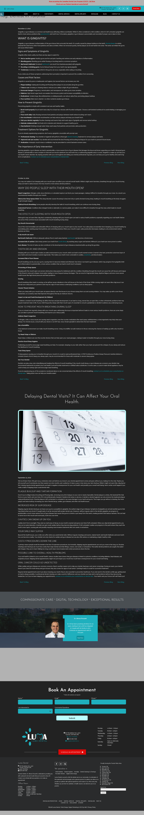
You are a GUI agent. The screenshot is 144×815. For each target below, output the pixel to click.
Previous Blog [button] (108, 162)
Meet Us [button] (98, 801)
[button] (2, 14)
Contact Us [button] (116, 14)
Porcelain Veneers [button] (60, 773)
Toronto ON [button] (105, 766)
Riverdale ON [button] (105, 769)
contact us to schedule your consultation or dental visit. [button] (74, 576)
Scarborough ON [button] (106, 772)
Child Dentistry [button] (59, 771)
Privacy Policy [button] (92, 807)
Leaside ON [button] (105, 781)
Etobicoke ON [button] (105, 774)
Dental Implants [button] (80, 14)
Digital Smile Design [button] (71, 773)
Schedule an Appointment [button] (71, 752)
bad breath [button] (46, 64)
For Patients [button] (48, 14)
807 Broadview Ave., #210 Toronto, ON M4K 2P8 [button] (108, 8)
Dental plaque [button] (110, 43)
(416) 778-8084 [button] (72, 736)
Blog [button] (105, 14)
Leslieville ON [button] (105, 778)
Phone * (93, 698)
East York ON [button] (105, 768)
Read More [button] (80, 638)
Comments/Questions (62, 707)
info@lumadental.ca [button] (73, 741)
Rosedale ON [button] (105, 775)
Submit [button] (72, 718)
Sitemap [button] (80, 803)
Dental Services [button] (64, 14)
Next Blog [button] (121, 162)
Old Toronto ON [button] (106, 784)
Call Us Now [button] (10, 9)
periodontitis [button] (45, 33)
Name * (20, 698)
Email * (57, 698)
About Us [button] (36, 14)
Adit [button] (85, 807)
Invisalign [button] (94, 14)
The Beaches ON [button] (106, 780)
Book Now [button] (136, 8)
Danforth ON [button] (105, 777)
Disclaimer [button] (73, 803)
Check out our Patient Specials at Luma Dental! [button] (72, 4)
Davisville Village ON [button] (107, 783)
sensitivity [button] (87, 254)
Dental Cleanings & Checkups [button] (88, 771)
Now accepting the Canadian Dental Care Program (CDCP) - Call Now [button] (72, 1)
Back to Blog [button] (24, 162)
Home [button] (26, 14)
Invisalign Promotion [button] (50, 801)
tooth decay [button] (62, 241)
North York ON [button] (106, 771)
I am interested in (23, 707)
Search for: (103, 787)
